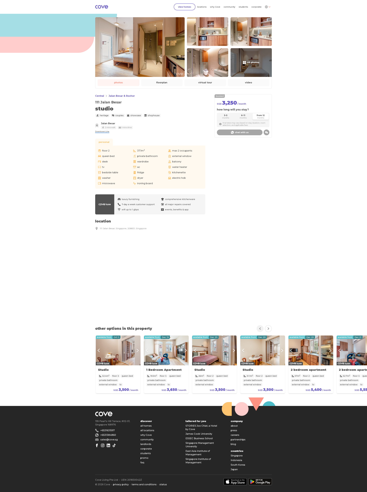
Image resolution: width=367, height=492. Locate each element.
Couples (119, 115)
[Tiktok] (114, 445)
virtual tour (205, 82)
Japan (234, 469)
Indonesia (236, 460)
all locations (147, 430)
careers (235, 435)
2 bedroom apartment (308, 370)
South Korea (238, 464)
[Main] (101, 7)
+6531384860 (108, 435)
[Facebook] (97, 445)
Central (99, 96)
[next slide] (268, 328)
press (234, 430)
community (229, 7)
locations (202, 7)
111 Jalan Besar (108, 102)
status (163, 484)
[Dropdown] (267, 6)
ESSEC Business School (199, 438)
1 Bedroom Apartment (164, 370)
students (243, 7)
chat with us (242, 132)
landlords (145, 444)
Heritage (104, 115)
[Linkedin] (108, 445)
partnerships (238, 439)
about (234, 425)
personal (104, 142)
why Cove (215, 7)
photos (118, 82)
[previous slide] (260, 328)
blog (233, 444)
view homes (184, 7)
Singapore (237, 455)
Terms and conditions (144, 484)
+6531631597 (107, 430)
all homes (146, 425)
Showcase (135, 115)
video (248, 82)
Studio (103, 370)
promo (144, 458)
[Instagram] (102, 445)
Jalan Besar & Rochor (122, 96)
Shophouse (154, 115)
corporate (256, 7)
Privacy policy (121, 484)
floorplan (161, 82)
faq (142, 462)
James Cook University (199, 433)
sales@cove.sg (109, 439)
